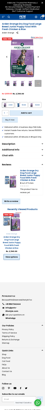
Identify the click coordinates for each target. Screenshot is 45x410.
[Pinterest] (9, 388)
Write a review (11, 201)
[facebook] (20, 388)
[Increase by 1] (8, 111)
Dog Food (6, 358)
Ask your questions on (15, 316)
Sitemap (5, 343)
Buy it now (10, 120)
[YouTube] (15, 388)
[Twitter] (26, 388)
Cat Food (6, 361)
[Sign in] (36, 17)
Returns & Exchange (11, 339)
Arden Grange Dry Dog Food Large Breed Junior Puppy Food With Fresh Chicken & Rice (11, 242)
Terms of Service (9, 333)
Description (8, 143)
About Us (6, 368)
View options (12, 257)
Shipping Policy (8, 336)
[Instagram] (3, 388)
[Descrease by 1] (8, 115)
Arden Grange (8, 32)
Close (42, 3)
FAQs (4, 364)
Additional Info (10, 149)
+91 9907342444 (13, 304)
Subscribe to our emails (13, 394)
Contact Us (7, 371)
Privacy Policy (8, 329)
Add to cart (26, 113)
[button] (7, 56)
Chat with (7, 155)
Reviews (6, 164)
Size (4, 99)
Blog (4, 374)
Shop (4, 354)
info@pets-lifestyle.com (12, 309)
